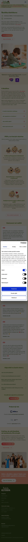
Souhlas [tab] (5, 246)
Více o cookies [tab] (23, 246)
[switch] (24, 274)
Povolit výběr (14, 293)
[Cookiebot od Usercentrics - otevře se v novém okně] (20, 243)
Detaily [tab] (14, 246)
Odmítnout (14, 297)
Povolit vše (14, 288)
